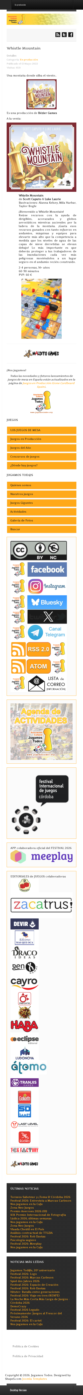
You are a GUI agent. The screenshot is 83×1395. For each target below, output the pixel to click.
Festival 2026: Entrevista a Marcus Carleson (40, 1200)
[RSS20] (38, 649)
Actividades (18, 511)
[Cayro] (24, 983)
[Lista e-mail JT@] (38, 683)
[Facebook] (38, 569)
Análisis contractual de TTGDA (31, 1232)
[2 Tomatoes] (24, 884)
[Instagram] (38, 586)
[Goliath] (24, 1096)
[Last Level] (24, 1124)
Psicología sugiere (23, 1240)
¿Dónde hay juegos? (23, 465)
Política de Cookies (25, 1346)
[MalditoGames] (24, 1163)
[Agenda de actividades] (41, 731)
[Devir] (24, 923)
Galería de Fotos (21, 520)
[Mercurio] (24, 998)
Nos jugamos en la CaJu (26, 1204)
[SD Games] (24, 1110)
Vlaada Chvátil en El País (27, 1229)
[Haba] (24, 1025)
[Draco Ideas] (24, 952)
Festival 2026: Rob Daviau (28, 1236)
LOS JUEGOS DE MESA (25, 430)
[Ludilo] (24, 1137)
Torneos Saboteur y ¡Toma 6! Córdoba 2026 (40, 1197)
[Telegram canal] (38, 632)
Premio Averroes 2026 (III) (28, 1211)
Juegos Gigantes (21, 502)
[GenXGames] (24, 967)
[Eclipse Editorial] (24, 1039)
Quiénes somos (20, 485)
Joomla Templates (34, 1378)
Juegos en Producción (25, 439)
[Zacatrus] (41, 904)
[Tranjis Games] (24, 1082)
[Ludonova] (24, 1052)
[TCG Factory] (24, 1149)
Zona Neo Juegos (22, 1207)
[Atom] (38, 666)
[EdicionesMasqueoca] (24, 937)
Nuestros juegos (21, 494)
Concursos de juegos (24, 456)
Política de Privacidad (27, 1356)
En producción (29, 59)
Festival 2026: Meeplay (26, 1243)
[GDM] (24, 1012)
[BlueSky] (38, 602)
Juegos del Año (20, 447)
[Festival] (40, 803)
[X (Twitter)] (38, 616)
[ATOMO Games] (28, 1066)
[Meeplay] (41, 856)
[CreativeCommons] (38, 550)
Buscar (15, 529)
